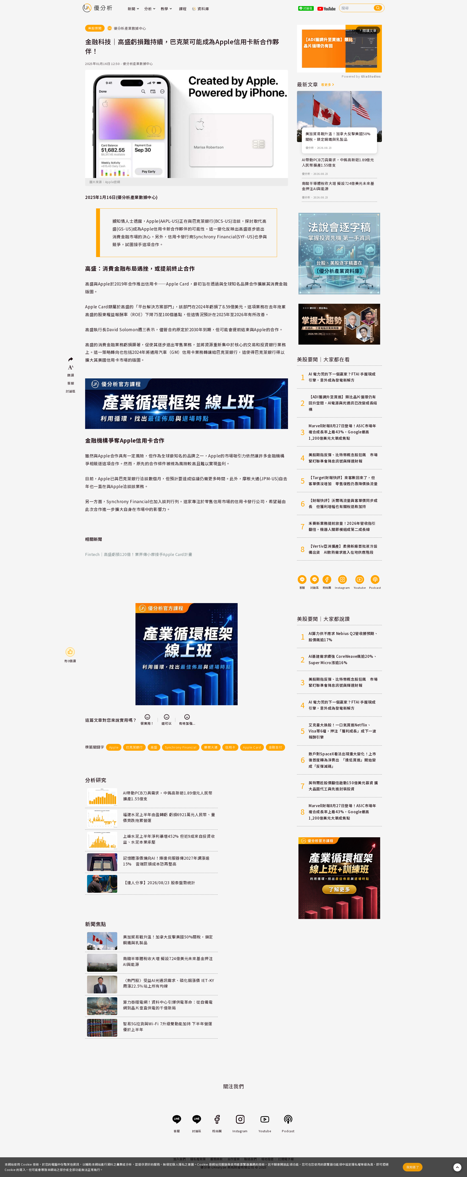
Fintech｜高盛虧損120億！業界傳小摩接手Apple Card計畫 (138, 554)
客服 (70, 383)
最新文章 (307, 84)
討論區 (71, 391)
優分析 (309, 148)
